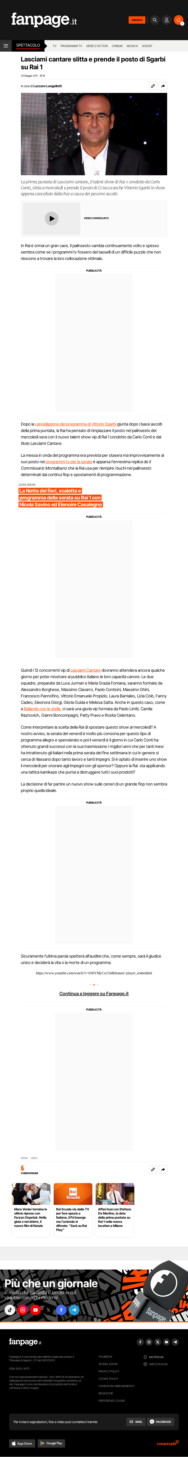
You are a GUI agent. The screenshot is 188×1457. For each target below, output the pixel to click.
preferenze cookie (112, 1400)
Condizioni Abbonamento (117, 1386)
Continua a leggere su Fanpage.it (94, 993)
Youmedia (105, 1356)
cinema (117, 46)
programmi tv (71, 46)
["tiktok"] (10, 1310)
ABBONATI (137, 20)
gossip (147, 46)
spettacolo (28, 45)
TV (54, 46)
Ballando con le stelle (42, 708)
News (24, 1158)
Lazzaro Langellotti (47, 86)
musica (132, 46)
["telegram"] (74, 1310)
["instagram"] (22, 1310)
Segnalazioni (108, 1364)
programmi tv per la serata (69, 461)
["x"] (48, 1310)
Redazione (106, 1393)
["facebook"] (61, 1310)
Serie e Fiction (97, 46)
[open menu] (6, 46)
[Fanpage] (25, 1342)
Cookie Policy (108, 1378)
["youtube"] (35, 1310)
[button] (163, 86)
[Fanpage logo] (38, 20)
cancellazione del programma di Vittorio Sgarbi (75, 424)
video (34, 1158)
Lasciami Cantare (85, 670)
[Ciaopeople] (168, 1444)
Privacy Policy (109, 1371)
